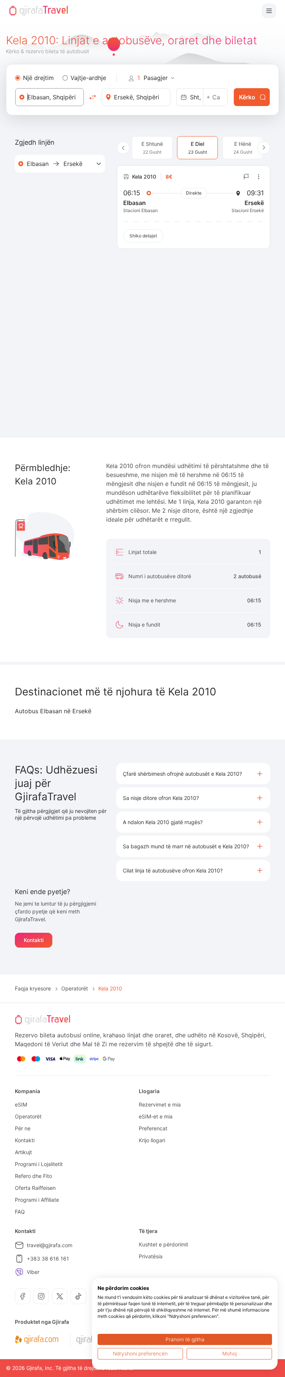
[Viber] (19, 1272)
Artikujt (23, 1152)
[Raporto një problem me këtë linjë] (246, 176)
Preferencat (153, 1128)
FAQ (20, 1211)
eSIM (21, 1104)
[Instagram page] (41, 1296)
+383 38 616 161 (48, 1258)
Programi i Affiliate (37, 1200)
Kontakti (33, 940)
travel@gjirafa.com (49, 1245)
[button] (193, 773)
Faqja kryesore (33, 988)
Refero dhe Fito (33, 1176)
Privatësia (151, 1256)
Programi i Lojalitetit (39, 1164)
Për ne (22, 1128)
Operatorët (74, 988)
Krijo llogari (152, 1140)
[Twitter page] (59, 1296)
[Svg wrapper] (36, 1339)
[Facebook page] (22, 1296)
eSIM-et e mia (156, 1116)
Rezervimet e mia (160, 1104)
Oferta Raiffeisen (35, 1188)
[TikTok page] (78, 1296)
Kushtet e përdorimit (163, 1244)
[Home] (38, 11)
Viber (33, 1272)
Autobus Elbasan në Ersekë (53, 711)
